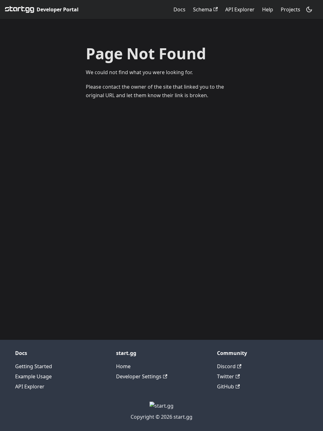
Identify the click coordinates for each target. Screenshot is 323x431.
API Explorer (240, 9)
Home (123, 366)
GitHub (225, 386)
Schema (202, 9)
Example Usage (33, 376)
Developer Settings (139, 376)
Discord (226, 366)
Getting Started (33, 366)
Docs (179, 9)
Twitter (225, 376)
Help (267, 9)
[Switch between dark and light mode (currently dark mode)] (309, 9)
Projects (290, 9)
